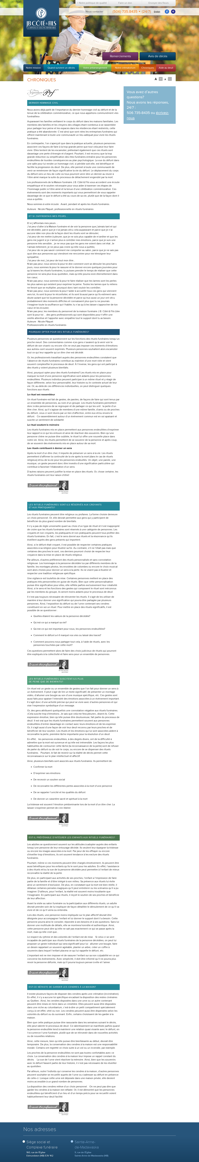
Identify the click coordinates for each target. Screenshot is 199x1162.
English (157, 11)
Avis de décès (157, 56)
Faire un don (125, 3)
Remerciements (120, 56)
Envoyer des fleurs (158, 3)
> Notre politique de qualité (92, 3)
